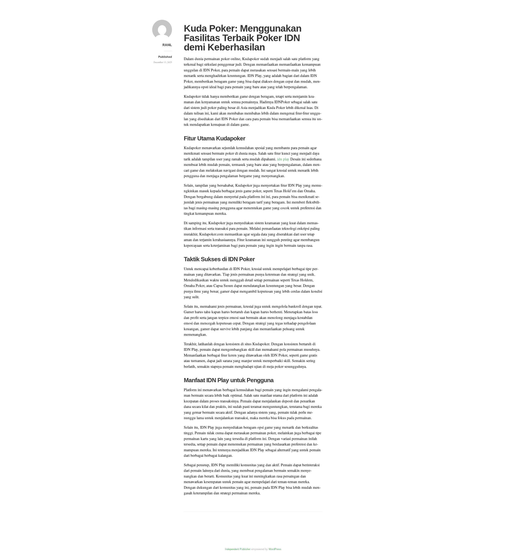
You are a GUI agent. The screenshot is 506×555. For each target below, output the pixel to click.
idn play (283, 158)
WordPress (275, 549)
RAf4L (167, 45)
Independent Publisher (237, 549)
